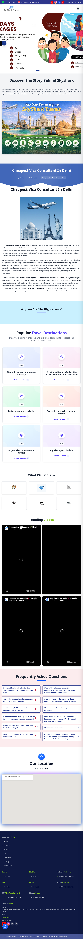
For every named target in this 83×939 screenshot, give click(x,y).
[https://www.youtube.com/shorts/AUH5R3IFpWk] (61, 559)
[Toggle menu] (78, 8)
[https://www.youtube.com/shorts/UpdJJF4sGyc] (61, 631)
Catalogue (70, 2)
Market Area (33, 178)
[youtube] (52, 2)
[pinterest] (62, 2)
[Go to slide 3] (41, 70)
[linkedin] (59, 2)
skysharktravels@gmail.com (30, 2)
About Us (78, 2)
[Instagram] (55, 2)
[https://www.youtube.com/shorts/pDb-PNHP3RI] (21, 631)
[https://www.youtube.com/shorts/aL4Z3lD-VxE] (21, 559)
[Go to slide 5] (46, 70)
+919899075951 (10, 2)
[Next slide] (79, 43)
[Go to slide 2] (38, 70)
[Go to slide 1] (36, 70)
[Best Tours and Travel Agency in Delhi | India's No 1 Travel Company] (11, 8)
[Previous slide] (4, 43)
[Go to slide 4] (44, 70)
